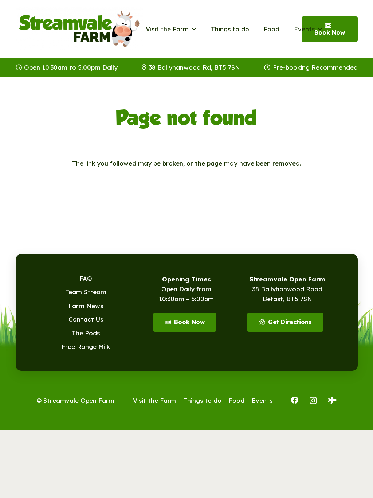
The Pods (86, 333)
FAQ (85, 278)
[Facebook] (294, 400)
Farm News (85, 306)
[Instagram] (313, 401)
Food (236, 400)
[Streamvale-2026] (79, 29)
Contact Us (85, 319)
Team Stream (85, 292)
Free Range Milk (86, 346)
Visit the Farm (154, 400)
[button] (192, 29)
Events (262, 400)
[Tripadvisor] (332, 400)
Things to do (202, 400)
